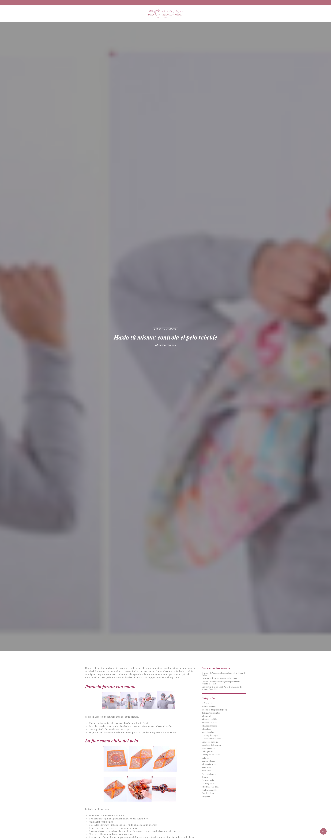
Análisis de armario (209, 707)
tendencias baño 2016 (210, 787)
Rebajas (205, 777)
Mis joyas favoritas (209, 764)
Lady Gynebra (207, 751)
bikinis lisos (206, 729)
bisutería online (208, 732)
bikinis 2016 (206, 716)
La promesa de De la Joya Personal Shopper (219, 678)
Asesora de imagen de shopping (214, 710)
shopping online (208, 780)
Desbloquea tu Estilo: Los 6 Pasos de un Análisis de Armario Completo (222, 688)
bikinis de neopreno (209, 723)
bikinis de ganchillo (209, 719)
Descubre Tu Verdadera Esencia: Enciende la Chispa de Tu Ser (224, 674)
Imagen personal (208, 748)
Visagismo (206, 796)
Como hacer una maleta (211, 739)
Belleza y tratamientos (211, 713)
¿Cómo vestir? (207, 703)
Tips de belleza (208, 793)
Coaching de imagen (210, 735)
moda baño (206, 768)
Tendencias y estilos (209, 790)
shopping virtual (208, 784)
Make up (205, 758)
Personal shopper (165, 329)
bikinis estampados (209, 726)
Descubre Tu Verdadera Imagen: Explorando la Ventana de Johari (221, 683)
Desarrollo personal (210, 742)
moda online (207, 771)
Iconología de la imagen (211, 745)
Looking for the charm (211, 755)
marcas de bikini (208, 761)
